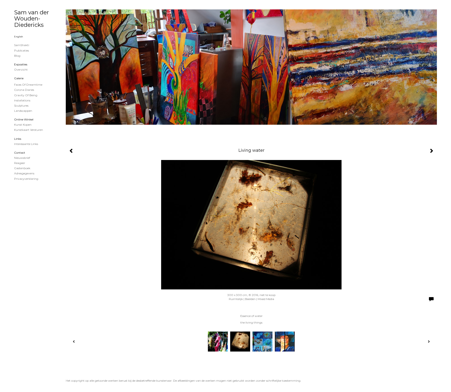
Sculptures (21, 105)
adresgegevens (24, 173)
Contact (19, 152)
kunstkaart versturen (28, 130)
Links (17, 138)
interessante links (26, 144)
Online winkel (23, 119)
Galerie (18, 78)
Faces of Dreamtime (28, 84)
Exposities (20, 64)
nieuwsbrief (22, 158)
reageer (19, 163)
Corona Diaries (24, 90)
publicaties (21, 50)
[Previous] (74, 341)
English (18, 36)
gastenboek (22, 168)
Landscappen (23, 110)
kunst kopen (22, 124)
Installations (22, 100)
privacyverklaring (26, 178)
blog (17, 55)
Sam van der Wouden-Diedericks (31, 18)
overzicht (21, 69)
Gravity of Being (25, 95)
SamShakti (21, 45)
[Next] (428, 341)
